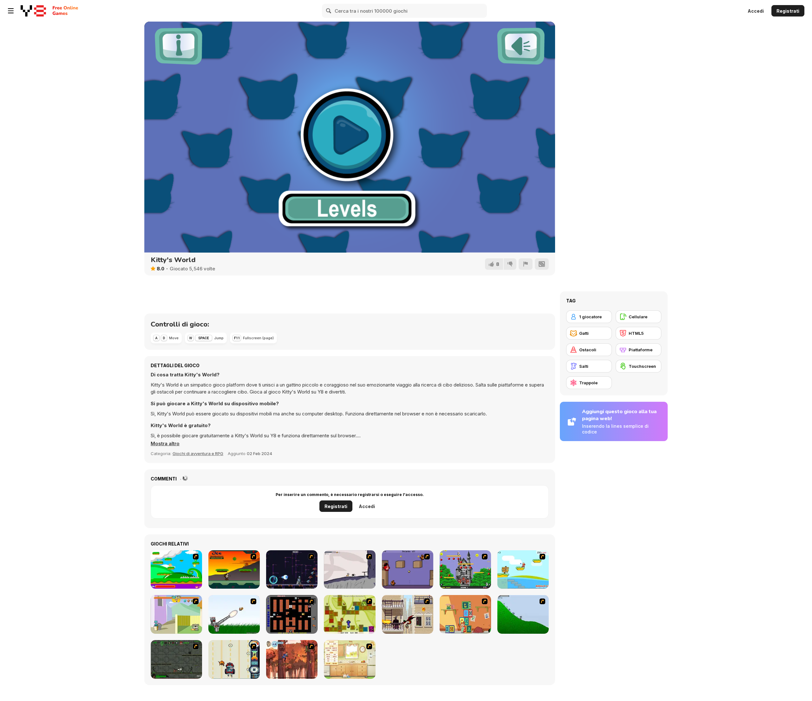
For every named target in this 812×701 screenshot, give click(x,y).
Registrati (787, 11)
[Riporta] (526, 264)
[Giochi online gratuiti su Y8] (33, 11)
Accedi (756, 11)
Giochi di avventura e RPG (198, 453)
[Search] (329, 11)
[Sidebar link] (10, 10)
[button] (165, 443)
